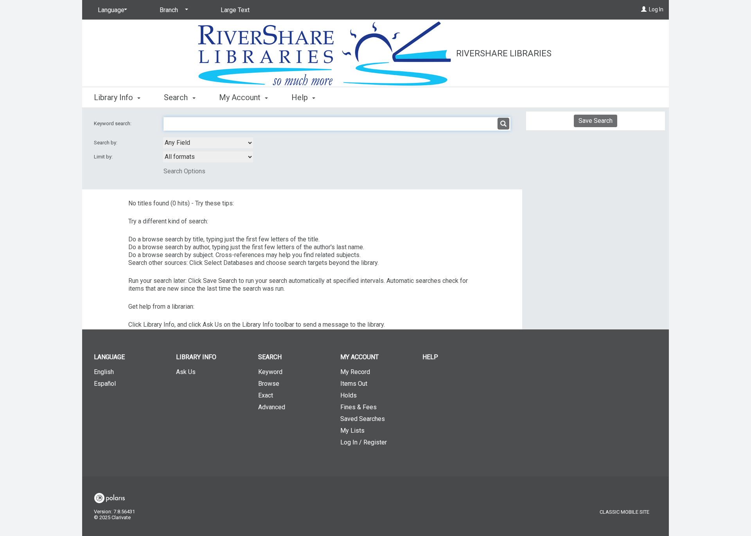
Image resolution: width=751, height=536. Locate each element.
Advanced (271, 407)
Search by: (106, 143)
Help (430, 357)
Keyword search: (113, 123)
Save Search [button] (596, 120)
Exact (265, 395)
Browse (268, 383)
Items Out (353, 383)
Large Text (235, 10)
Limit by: (104, 157)
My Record (355, 372)
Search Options (184, 171)
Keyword (270, 372)
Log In (656, 9)
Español (105, 383)
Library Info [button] (114, 97)
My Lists (352, 430)
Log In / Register (363, 442)
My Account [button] (240, 97)
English (104, 372)
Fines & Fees (358, 407)
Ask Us (186, 372)
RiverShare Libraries (504, 53)
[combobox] (208, 142)
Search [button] (177, 97)
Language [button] (109, 357)
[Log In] (644, 9)
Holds (348, 395)
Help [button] (300, 97)
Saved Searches (362, 419)
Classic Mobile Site (624, 512)
